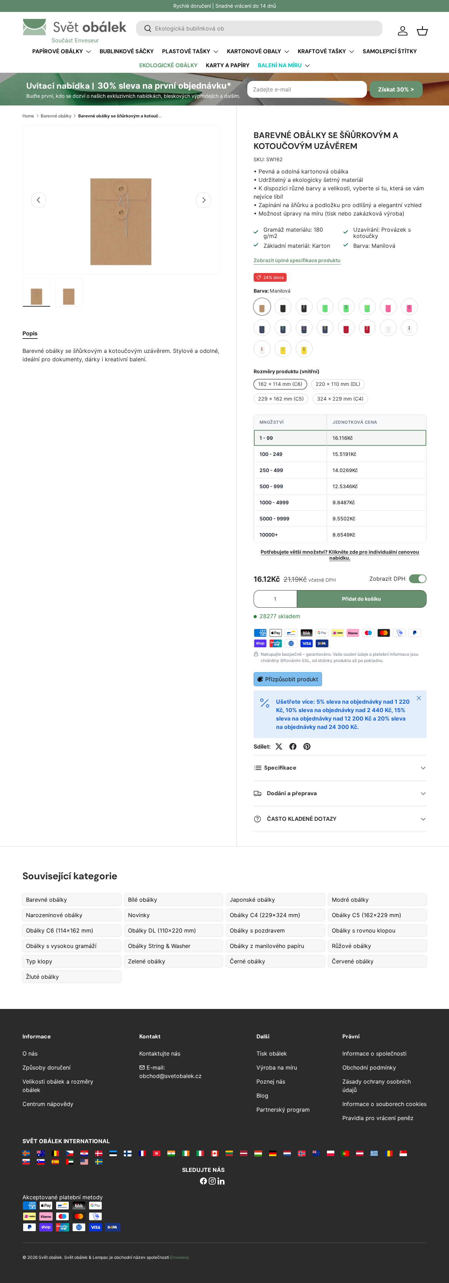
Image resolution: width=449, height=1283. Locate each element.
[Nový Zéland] (316, 1152)
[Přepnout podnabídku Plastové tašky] (216, 51)
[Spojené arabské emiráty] (69, 1161)
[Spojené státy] (84, 1161)
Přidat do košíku (361, 599)
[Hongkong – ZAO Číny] (156, 1152)
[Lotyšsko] (243, 1152)
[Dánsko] (98, 1152)
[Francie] (142, 1152)
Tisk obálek (271, 1053)
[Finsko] (127, 1152)
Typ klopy (39, 961)
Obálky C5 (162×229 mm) (366, 915)
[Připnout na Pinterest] (307, 746)
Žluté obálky (42, 976)
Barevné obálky (56, 115)
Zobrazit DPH (387, 578)
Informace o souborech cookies (384, 1103)
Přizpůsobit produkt (291, 679)
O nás (30, 1053)
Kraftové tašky (322, 51)
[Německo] (272, 1152)
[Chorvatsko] (84, 1152)
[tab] (30, 333)
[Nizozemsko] (287, 1152)
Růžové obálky (351, 945)
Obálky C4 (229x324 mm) (265, 915)
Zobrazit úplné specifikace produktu (297, 260)
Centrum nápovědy (47, 1103)
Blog (262, 1095)
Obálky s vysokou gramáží (61, 945)
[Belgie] (55, 1152)
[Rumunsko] (388, 1152)
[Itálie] (200, 1152)
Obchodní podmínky (369, 1067)
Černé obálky (247, 961)
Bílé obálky (142, 899)
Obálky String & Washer (159, 945)
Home (28, 115)
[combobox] (259, 28)
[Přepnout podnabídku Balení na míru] (307, 65)
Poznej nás (270, 1081)
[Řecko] (374, 1152)
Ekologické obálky (168, 65)
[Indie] (171, 1152)
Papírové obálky (57, 51)
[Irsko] (185, 1152)
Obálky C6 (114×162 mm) (59, 930)
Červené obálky (353, 961)
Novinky (139, 915)
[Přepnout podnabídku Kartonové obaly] (286, 51)
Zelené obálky (146, 961)
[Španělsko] (55, 1161)
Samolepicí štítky (390, 51)
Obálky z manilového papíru (267, 945)
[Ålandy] (26, 1152)
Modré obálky (350, 899)
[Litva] (229, 1152)
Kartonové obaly (254, 51)
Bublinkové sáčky (127, 51)
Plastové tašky (186, 51)
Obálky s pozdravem (257, 930)
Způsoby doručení (46, 1067)
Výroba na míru (276, 1067)
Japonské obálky (252, 899)
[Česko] (69, 1152)
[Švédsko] (98, 1161)
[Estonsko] (113, 1152)
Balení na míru (280, 65)
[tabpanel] (121, 355)
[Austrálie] (40, 1152)
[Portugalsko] (345, 1152)
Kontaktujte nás (159, 1053)
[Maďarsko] (258, 1152)
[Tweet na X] (279, 746)
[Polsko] (330, 1152)
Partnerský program (283, 1109)
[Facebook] (203, 1181)
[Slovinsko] (40, 1161)
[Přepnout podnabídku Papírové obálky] (88, 51)
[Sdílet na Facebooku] (293, 746)
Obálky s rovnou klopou (363, 930)
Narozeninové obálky (54, 915)
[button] (422, 31)
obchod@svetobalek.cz (170, 1075)
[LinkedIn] (220, 1181)
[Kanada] (214, 1152)
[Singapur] (403, 1152)
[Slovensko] (26, 1161)
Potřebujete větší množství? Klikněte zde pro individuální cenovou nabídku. (340, 555)
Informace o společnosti (374, 1053)
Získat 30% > (396, 89)
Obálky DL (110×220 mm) (162, 930)
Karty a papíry (227, 65)
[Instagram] (212, 1181)
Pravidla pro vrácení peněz (378, 1117)
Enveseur (179, 1257)
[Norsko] (301, 1152)
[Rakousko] (359, 1152)
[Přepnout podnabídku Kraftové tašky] (351, 51)
